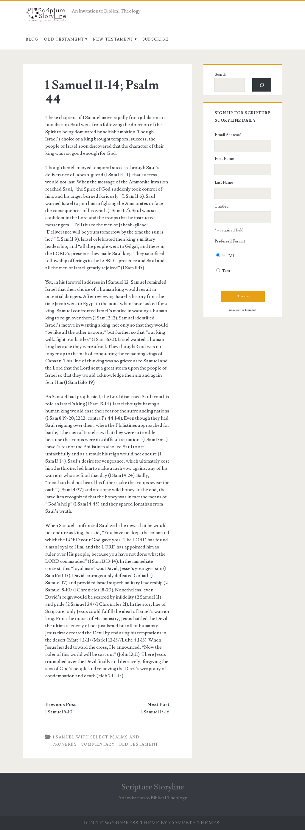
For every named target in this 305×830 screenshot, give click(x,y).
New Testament (113, 39)
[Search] (261, 85)
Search (220, 74)
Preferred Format (230, 241)
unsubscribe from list (242, 310)
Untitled (221, 206)
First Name (224, 158)
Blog (32, 39)
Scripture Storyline (152, 787)
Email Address (228, 134)
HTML (228, 256)
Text (226, 271)
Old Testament (64, 39)
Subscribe (155, 39)
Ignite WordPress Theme (121, 823)
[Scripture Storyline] (46, 16)
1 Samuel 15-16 (155, 712)
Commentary (98, 744)
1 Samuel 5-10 (58, 712)
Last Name (224, 182)
